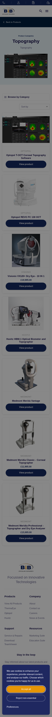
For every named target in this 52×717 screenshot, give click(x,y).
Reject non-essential (26, 698)
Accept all (26, 689)
